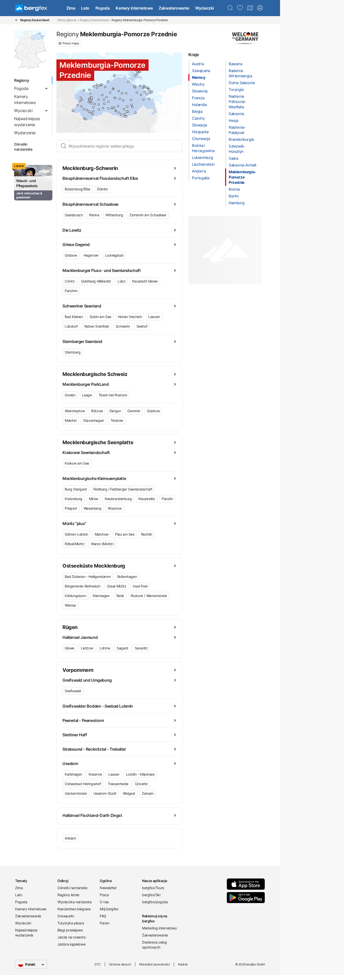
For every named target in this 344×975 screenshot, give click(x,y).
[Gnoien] (119, 91)
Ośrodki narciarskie (23, 146)
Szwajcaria (201, 70)
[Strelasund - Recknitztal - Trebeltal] (128, 82)
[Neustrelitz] (127, 111)
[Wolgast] (143, 88)
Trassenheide (118, 784)
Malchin (71, 420)
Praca (104, 895)
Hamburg (236, 202)
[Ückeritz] (149, 89)
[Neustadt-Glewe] (93, 111)
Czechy (198, 118)
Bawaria (235, 63)
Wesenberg (92, 508)
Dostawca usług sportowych (154, 944)
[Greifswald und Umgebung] (135, 87)
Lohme (104, 648)
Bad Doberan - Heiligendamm (88, 576)
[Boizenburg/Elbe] (73, 111)
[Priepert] (126, 116)
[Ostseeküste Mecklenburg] (97, 87)
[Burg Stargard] (132, 107)
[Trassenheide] (145, 87)
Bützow (97, 411)
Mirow (93, 499)
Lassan (113, 774)
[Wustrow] (125, 116)
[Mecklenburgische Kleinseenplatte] (128, 112)
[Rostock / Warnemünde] (105, 87)
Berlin (234, 196)
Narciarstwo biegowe (73, 909)
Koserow (95, 774)
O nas (104, 902)
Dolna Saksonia (242, 82)
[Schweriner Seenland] (90, 101)
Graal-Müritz (116, 586)
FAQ (103, 916)
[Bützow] (102, 95)
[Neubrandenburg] (131, 105)
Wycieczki (204, 8)
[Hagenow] (84, 109)
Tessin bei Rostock (112, 395)
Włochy (198, 84)
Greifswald (73, 691)
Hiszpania (200, 131)
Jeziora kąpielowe (71, 944)
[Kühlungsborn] (97, 85)
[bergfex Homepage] (31, 8)
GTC (97, 964)
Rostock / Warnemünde (149, 596)
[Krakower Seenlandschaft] (104, 99)
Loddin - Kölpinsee (140, 774)
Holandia (199, 104)
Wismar (70, 605)
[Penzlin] (127, 107)
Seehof (142, 326)
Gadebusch (74, 215)
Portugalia (200, 178)
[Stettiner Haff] (143, 99)
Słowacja (199, 125)
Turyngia (236, 89)
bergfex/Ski (151, 895)
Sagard (122, 648)
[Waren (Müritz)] (118, 106)
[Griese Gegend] (87, 110)
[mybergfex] (260, 8)
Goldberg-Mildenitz (96, 281)
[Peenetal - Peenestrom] (137, 92)
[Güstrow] (106, 97)
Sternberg (72, 352)
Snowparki (65, 916)
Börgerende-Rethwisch (82, 586)
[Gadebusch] (82, 100)
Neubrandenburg (118, 499)
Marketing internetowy (159, 928)
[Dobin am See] (92, 99)
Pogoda (102, 8)
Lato (85, 8)
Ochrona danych (120, 964)
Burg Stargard (76, 489)
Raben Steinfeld (96, 326)
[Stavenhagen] (123, 100)
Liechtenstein (203, 164)
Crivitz (70, 281)
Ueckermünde (76, 793)
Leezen (154, 317)
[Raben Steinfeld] (91, 103)
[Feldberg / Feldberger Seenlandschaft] (135, 113)
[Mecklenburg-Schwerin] (89, 112)
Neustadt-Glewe (144, 281)
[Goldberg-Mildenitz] (104, 104)
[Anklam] (141, 95)
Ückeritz (141, 784)
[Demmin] (126, 93)
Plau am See (124, 534)
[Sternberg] (98, 99)
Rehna (94, 215)
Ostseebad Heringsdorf (83, 784)
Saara (233, 158)
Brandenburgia (241, 139)
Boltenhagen (127, 576)
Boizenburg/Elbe (77, 189)
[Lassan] (145, 92)
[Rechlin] (119, 113)
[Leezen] (91, 101)
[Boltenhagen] (84, 90)
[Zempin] (147, 87)
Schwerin (123, 326)
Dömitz (102, 189)
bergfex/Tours (153, 888)
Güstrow (153, 411)
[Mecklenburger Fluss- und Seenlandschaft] (98, 105)
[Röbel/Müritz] (116, 111)
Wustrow (114, 508)
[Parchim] (99, 109)
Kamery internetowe (134, 8)
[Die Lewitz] (93, 107)
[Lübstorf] (89, 99)
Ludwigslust (114, 255)
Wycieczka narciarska (74, 902)
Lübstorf (71, 326)
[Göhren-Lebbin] (114, 108)
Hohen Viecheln (130, 317)
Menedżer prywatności (154, 964)
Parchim (71, 291)
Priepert (71, 508)
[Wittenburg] (81, 106)
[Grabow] (92, 114)
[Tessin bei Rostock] (113, 89)
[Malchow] (112, 108)
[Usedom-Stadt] (146, 94)
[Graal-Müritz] (108, 81)
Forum (104, 923)
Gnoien (70, 395)
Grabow (71, 255)
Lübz (121, 281)
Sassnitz (141, 648)
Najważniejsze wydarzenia (26, 932)
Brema (234, 189)
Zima (70, 8)
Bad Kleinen (74, 317)
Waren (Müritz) (102, 544)
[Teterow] (115, 98)
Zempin (148, 793)
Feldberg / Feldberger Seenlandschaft (122, 489)
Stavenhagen (93, 420)
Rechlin (146, 534)
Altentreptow (75, 411)
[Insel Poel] (89, 90)
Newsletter (108, 888)
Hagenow (91, 255)
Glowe (69, 648)
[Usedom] (150, 92)
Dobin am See (100, 317)
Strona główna (67, 20)
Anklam (70, 838)
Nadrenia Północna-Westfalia (237, 101)
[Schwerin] (89, 102)
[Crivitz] (94, 104)
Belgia (197, 111)
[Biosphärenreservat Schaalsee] (80, 101)
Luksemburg (202, 157)
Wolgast (129, 793)
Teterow (117, 420)
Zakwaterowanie (174, 8)
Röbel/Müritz (74, 544)
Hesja (233, 120)
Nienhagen (101, 596)
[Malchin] (120, 99)
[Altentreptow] (131, 100)
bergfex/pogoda (155, 902)
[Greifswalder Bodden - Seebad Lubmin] (140, 86)
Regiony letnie (68, 895)
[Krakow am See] (108, 101)
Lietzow (87, 648)
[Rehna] (81, 97)
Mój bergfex (109, 909)
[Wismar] (90, 93)
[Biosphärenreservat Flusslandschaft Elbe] (84, 118)
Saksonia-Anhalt (242, 165)
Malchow (102, 534)
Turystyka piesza (70, 923)
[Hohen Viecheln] (91, 97)
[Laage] (110, 92)
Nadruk (183, 964)
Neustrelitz (146, 499)
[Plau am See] (108, 108)
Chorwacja (201, 138)
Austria (198, 63)
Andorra (198, 171)
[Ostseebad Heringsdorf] (152, 91)
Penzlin (167, 499)
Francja (198, 97)
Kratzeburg (73, 499)
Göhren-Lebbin (76, 534)
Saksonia (236, 113)
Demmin (133, 411)
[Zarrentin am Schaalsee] (78, 105)
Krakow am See (77, 463)
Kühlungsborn (75, 596)
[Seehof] (89, 100)
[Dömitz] (86, 119)
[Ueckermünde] (149, 99)
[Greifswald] (134, 87)
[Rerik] (94, 86)
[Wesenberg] (125, 114)
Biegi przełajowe (70, 930)
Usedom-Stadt (104, 793)
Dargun (115, 411)
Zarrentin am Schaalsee (147, 215)
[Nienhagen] (101, 84)
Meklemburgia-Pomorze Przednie (242, 177)
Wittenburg (114, 215)
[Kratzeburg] (124, 109)
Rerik (120, 596)
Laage (87, 395)
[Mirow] (121, 114)
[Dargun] (122, 93)
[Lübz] (103, 108)
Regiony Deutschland (94, 20)
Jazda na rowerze (71, 937)
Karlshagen (73, 774)
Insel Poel (140, 586)
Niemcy (198, 77)
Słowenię (200, 91)
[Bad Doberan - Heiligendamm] (99, 85)
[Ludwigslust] (91, 113)
